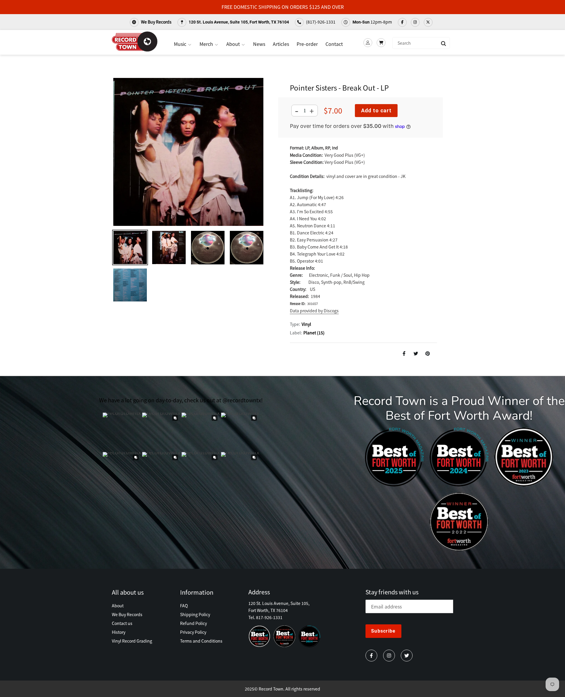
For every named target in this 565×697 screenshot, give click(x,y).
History (118, 632)
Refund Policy (193, 623)
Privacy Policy (193, 632)
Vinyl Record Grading (132, 641)
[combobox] (421, 43)
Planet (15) (314, 333)
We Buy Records (156, 22)
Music (180, 43)
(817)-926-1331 (320, 22)
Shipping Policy (195, 614)
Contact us (122, 623)
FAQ (184, 605)
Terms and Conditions (201, 641)
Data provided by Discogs (314, 311)
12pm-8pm (372, 22)
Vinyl (306, 324)
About (233, 43)
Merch (207, 43)
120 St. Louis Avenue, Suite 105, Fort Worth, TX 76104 (238, 22)
